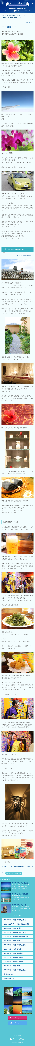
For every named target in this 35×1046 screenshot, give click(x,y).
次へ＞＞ (30, 866)
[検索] (32, 4)
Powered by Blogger (18, 1039)
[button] (32, 16)
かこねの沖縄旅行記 (17, 866)
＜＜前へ (5, 866)
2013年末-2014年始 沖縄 (13, 873)
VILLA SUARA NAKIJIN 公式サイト (26, 255)
